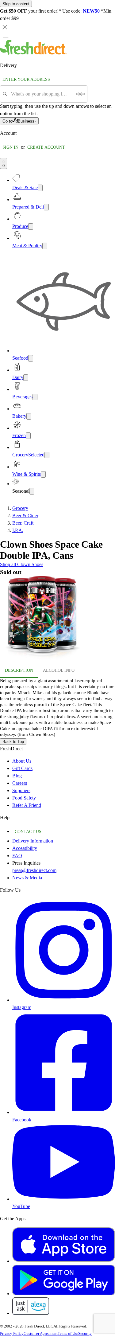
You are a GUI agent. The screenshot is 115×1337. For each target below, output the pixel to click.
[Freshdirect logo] (33, 53)
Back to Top (13, 741)
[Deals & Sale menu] (40, 188)
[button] (57, 619)
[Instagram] (63, 1000)
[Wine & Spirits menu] (43, 474)
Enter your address (26, 79)
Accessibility (24, 848)
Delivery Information (32, 840)
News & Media (27, 877)
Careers (19, 783)
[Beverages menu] (35, 397)
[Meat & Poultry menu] (44, 246)
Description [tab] (19, 670)
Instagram (21, 1007)
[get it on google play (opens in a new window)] (63, 1293)
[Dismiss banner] (5, 27)
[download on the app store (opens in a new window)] (63, 1261)
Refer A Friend (26, 805)
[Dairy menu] (25, 377)
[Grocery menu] (46, 455)
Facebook (21, 1119)
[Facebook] (63, 1112)
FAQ (17, 855)
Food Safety (24, 797)
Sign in (10, 147)
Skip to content (15, 4)
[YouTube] (63, 1199)
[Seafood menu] (30, 358)
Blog (17, 775)
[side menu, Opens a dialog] (5, 36)
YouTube (21, 1206)
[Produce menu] (30, 226)
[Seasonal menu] (31, 491)
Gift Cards (22, 768)
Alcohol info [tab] (59, 670)
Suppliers (21, 790)
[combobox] (42, 94)
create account (46, 147)
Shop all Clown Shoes (21, 564)
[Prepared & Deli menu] (46, 207)
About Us (21, 761)
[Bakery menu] (28, 416)
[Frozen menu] (28, 435)
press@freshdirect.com (34, 870)
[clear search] (80, 94)
